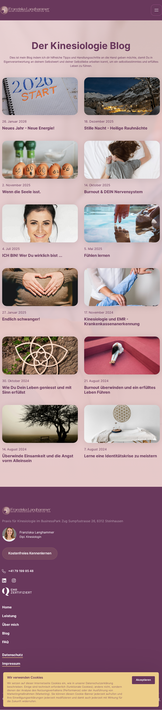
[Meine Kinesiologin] (17, 592)
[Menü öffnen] (156, 10)
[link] (40, 96)
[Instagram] (15, 580)
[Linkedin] (5, 580)
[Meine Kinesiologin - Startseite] (24, 10)
